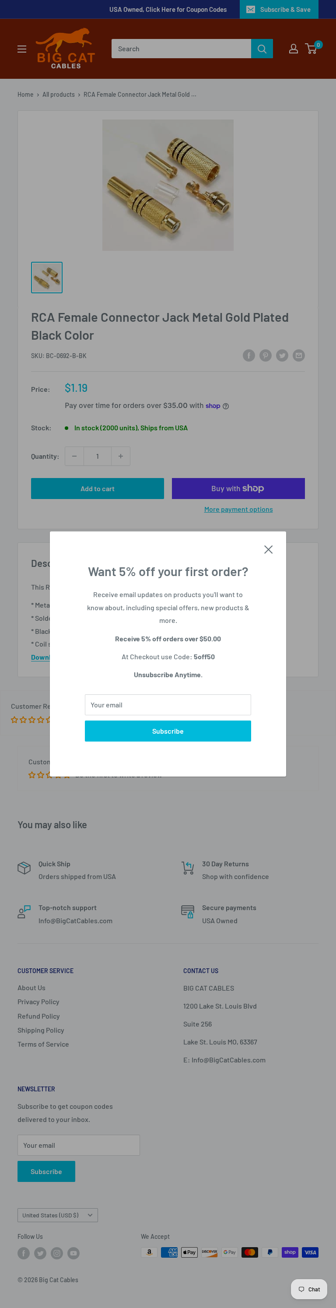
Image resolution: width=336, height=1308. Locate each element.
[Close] (268, 548)
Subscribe (168, 731)
